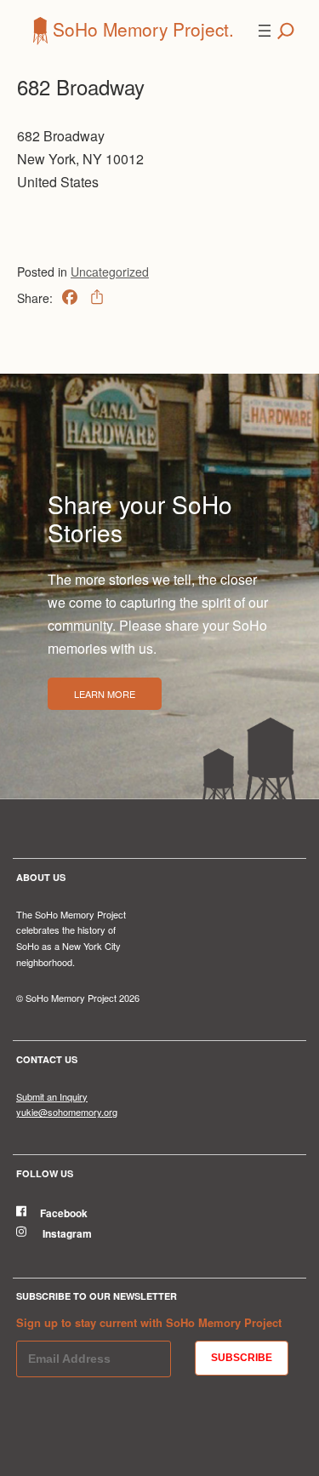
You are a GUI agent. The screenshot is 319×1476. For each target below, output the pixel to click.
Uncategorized (110, 271)
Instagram (66, 1233)
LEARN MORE (104, 694)
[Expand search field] (285, 30)
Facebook (64, 1213)
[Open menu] (264, 30)
